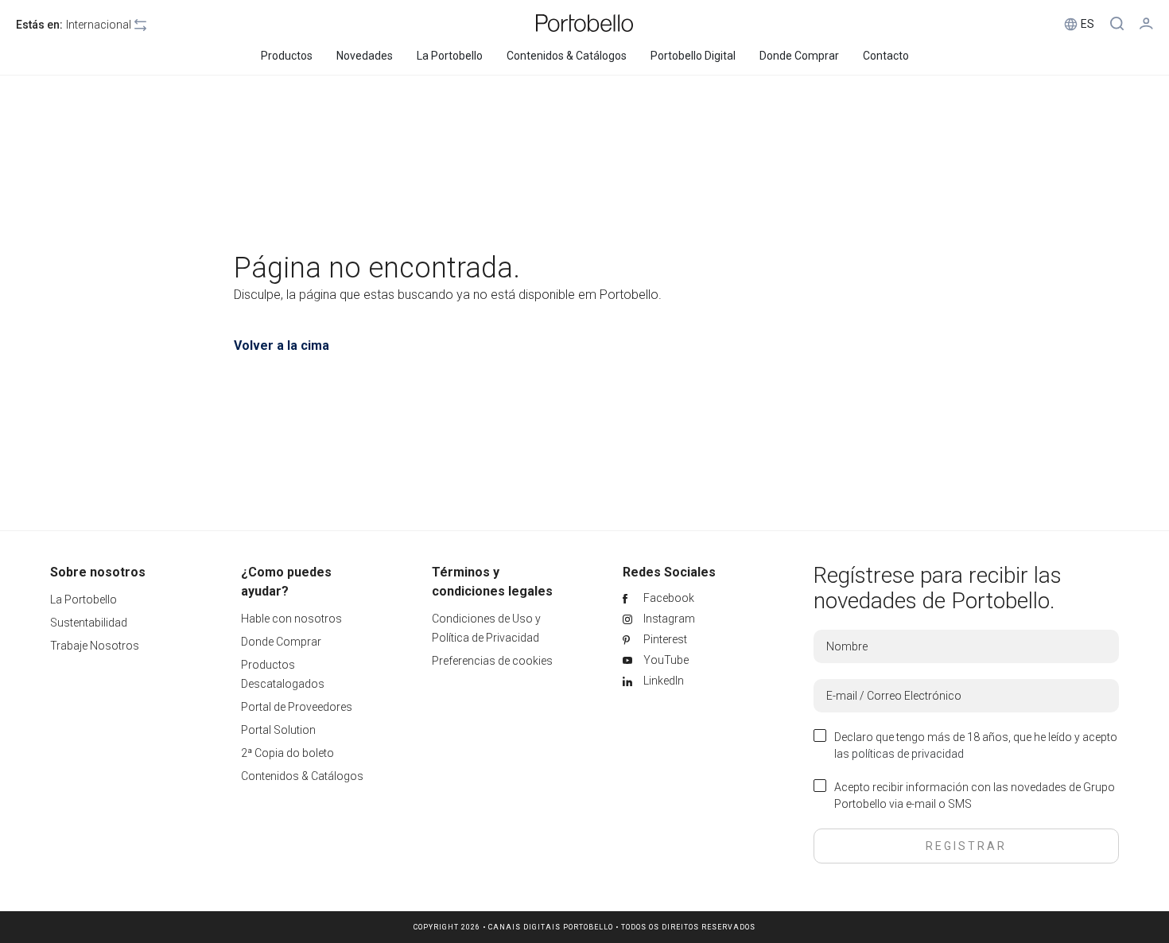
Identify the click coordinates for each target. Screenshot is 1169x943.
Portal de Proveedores (296, 706)
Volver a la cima (281, 345)
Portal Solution (278, 730)
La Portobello (83, 599)
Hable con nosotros (291, 618)
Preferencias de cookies (492, 660)
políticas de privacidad (908, 753)
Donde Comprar (281, 641)
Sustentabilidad (88, 622)
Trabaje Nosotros (94, 645)
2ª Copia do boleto (287, 753)
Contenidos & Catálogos (302, 776)
